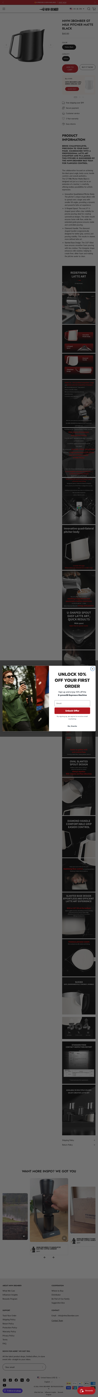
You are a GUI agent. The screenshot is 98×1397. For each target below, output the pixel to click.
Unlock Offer (72, 710)
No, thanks (72, 726)
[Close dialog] (92, 669)
